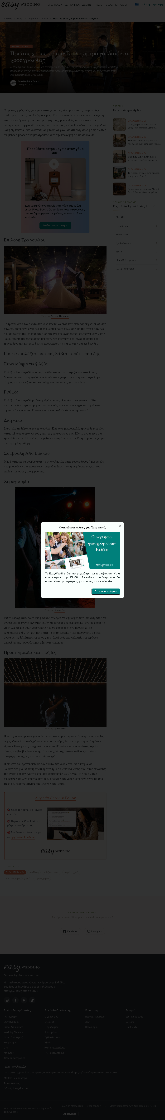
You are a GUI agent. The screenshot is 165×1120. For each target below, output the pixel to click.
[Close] (120, 526)
